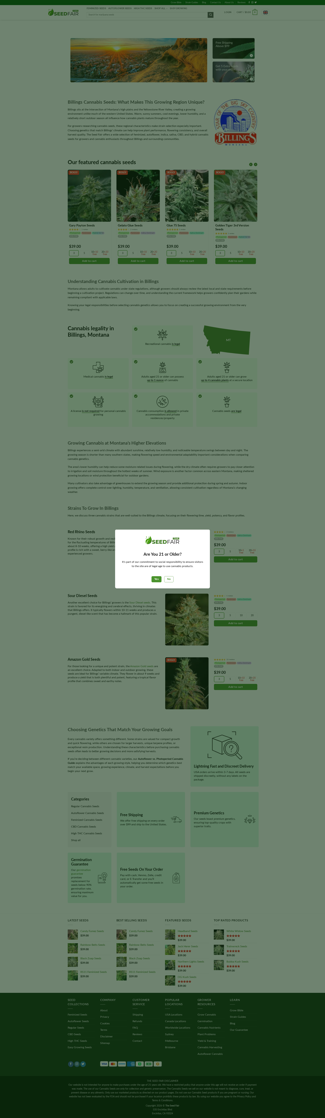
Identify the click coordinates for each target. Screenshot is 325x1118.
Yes (156, 579)
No (169, 579)
